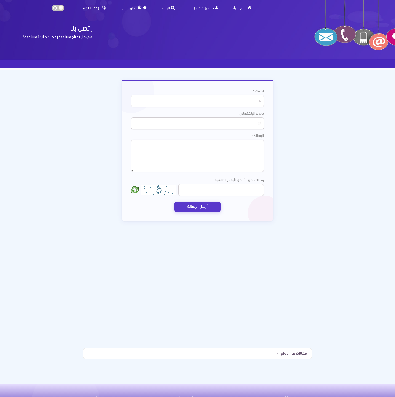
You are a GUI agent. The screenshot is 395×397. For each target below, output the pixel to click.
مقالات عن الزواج (294, 353)
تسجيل (209, 8)
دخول (196, 8)
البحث (166, 8)
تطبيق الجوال (126, 8)
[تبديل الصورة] (135, 190)
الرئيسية (240, 8)
